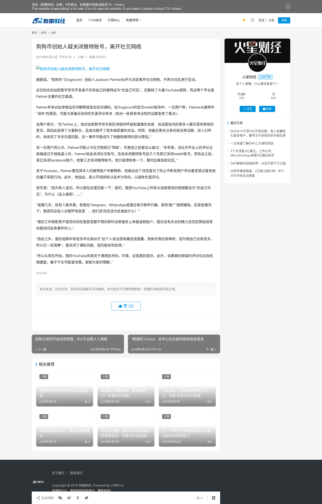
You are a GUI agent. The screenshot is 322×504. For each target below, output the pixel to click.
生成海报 (47, 498)
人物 (80, 57)
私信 (269, 108)
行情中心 (114, 20)
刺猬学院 (132, 20)
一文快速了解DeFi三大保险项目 (252, 143)
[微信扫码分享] (60, 498)
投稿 (284, 20)
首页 (79, 20)
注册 (271, 20)
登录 (261, 20)
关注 (249, 108)
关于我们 (58, 473)
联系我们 (76, 473)
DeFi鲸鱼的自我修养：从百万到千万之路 (258, 163)
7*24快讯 (95, 20)
